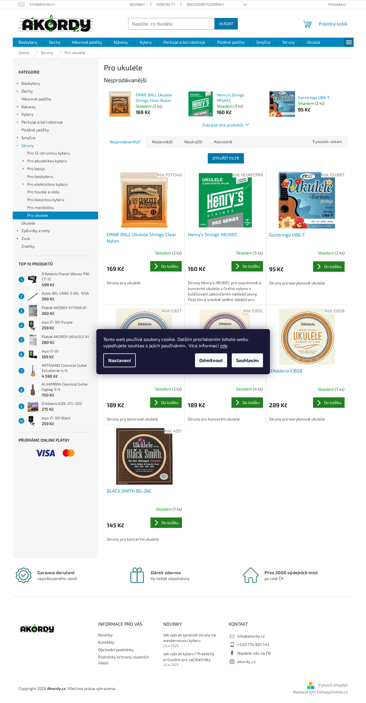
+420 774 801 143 (253, 644)
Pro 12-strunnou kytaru (48, 152)
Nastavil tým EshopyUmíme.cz (320, 691)
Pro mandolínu (40, 207)
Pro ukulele (37, 215)
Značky (27, 246)
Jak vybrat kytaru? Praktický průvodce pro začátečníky (188, 656)
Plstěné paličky (35, 129)
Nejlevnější (162, 141)
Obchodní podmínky (205, 4)
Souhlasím (247, 360)
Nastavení (119, 360)
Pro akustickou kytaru (47, 160)
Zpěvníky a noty (35, 230)
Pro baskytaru (40, 176)
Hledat (226, 23)
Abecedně (223, 141)
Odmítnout (211, 360)
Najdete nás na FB (254, 653)
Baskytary (30, 83)
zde (223, 345)
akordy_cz (246, 661)
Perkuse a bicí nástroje (42, 122)
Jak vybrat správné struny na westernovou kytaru (189, 637)
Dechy (27, 91)
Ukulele (28, 223)
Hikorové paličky (36, 98)
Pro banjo (36, 168)
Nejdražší (193, 141)
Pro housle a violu (43, 191)
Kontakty (166, 4)
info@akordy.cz (251, 636)
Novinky (137, 4)
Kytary (27, 114)
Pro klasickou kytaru (45, 199)
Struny (27, 145)
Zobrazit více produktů (222, 124)
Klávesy (28, 106)
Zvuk (25, 238)
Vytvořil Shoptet (333, 685)
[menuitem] (28, 42)
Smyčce (28, 137)
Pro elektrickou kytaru (47, 184)
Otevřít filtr (225, 158)
